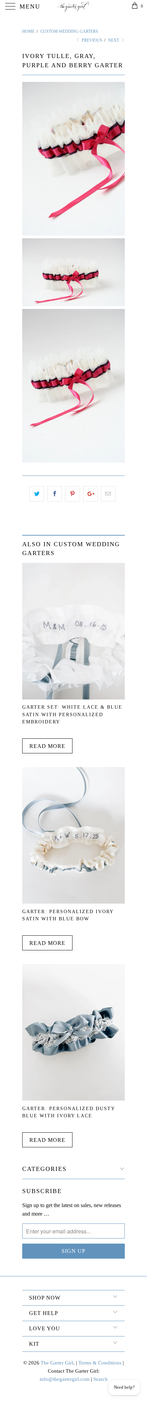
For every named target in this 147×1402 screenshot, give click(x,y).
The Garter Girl (57, 1362)
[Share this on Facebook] (54, 494)
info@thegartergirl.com (65, 1379)
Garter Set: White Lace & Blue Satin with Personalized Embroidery (72, 714)
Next (114, 40)
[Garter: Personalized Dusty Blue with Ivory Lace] (73, 1099)
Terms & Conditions (99, 1362)
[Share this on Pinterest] (72, 494)
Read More (47, 746)
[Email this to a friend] (108, 494)
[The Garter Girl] (73, 7)
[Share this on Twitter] (36, 494)
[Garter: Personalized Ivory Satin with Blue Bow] (73, 902)
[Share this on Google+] (90, 494)
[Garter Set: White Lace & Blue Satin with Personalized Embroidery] (73, 697)
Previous (91, 40)
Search (100, 1379)
